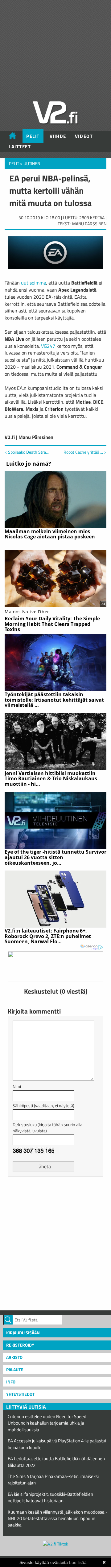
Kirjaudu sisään (23, 1332)
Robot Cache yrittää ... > (85, 452)
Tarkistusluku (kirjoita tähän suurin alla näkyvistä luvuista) (47, 1127)
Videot (84, 136)
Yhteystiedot (20, 1394)
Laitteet (20, 146)
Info (10, 1382)
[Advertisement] (55, 1243)
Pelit (33, 136)
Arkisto (14, 1357)
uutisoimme (33, 282)
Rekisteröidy (20, 1345)
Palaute (14, 1369)
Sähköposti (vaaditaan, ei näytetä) (43, 1105)
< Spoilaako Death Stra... (27, 452)
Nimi (17, 1086)
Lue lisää (78, 1562)
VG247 (48, 346)
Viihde (58, 136)
